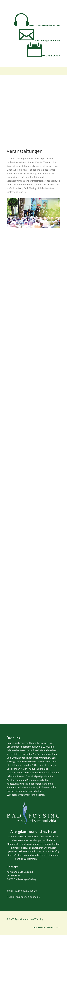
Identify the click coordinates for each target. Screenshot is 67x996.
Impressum (39, 927)
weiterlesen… (45, 858)
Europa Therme (20, 439)
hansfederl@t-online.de (39, 40)
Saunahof (16, 615)
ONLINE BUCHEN (43, 55)
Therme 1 (16, 683)
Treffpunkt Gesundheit (26, 397)
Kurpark (15, 507)
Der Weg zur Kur (21, 277)
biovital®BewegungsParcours (30, 355)
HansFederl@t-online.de (27, 896)
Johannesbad (19, 546)
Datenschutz (53, 927)
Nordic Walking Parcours (27, 316)
